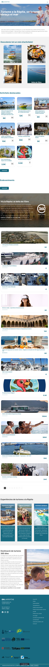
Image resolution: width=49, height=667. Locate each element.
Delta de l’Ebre (36, 82)
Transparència (36, 605)
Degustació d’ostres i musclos (8, 506)
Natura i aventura (24, 505)
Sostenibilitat (36, 603)
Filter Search (25, 664)
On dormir (12, 82)
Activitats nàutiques (41, 505)
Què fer (12, 62)
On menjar (36, 62)
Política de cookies (37, 613)
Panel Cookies (34, 665)
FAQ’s (34, 601)
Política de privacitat (38, 607)
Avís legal (35, 615)
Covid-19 (35, 599)
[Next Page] (22, 488)
